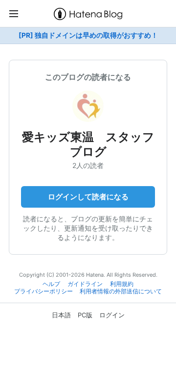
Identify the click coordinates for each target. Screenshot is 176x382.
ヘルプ (51, 284)
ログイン (112, 315)
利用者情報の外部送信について (121, 291)
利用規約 (121, 284)
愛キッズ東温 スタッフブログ (88, 144)
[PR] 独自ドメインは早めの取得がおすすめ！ (88, 35)
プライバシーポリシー (43, 291)
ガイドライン (85, 284)
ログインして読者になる (88, 196)
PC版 (85, 315)
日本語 (61, 315)
